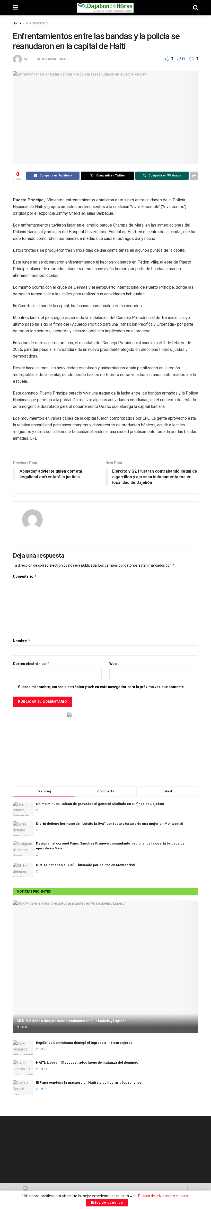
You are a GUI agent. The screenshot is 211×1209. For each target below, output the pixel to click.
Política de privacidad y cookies (163, 1196)
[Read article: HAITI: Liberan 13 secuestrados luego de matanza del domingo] (23, 1067)
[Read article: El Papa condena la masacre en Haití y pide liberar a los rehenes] (23, 1087)
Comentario (25, 576)
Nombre (21, 640)
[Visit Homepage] (105, 8)
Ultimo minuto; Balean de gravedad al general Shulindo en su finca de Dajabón (100, 804)
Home (17, 23)
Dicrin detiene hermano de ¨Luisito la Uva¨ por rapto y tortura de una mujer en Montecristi (109, 824)
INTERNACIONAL (37, 23)
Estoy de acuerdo (107, 1202)
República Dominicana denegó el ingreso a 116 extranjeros (84, 1043)
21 (45, 1069)
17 (45, 1089)
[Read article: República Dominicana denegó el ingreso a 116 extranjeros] (23, 1048)
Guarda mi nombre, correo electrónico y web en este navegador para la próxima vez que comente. (101, 687)
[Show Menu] (15, 7)
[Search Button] (195, 7)
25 (45, 1049)
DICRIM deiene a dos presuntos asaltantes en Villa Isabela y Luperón (71, 1021)
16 (26, 1027)
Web (113, 664)
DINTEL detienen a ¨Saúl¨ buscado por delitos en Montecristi (85, 865)
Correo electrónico (31, 663)
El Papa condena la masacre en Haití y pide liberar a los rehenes (89, 1082)
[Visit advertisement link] (105, 744)
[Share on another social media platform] (194, 176)
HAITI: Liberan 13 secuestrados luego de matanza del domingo (87, 1062)
